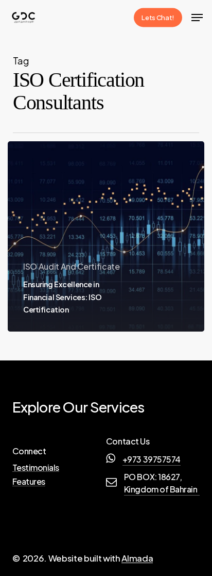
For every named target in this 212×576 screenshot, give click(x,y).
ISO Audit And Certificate (71, 266)
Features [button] (28, 481)
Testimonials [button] (35, 467)
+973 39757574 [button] (151, 459)
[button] (197, 17)
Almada (137, 558)
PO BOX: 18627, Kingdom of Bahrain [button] (160, 483)
